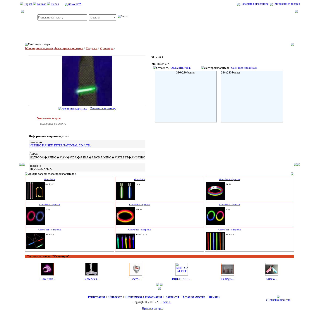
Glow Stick (49, 179)
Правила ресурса (152, 308)
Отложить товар (181, 67)
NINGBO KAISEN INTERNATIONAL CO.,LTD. (60, 145)
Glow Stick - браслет (229, 179)
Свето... (135, 278)
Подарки (91, 48)
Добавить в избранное (254, 3)
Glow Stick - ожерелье (49, 229)
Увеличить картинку (103, 108)
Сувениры (106, 48)
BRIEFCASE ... (181, 278)
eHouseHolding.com (278, 299)
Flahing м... (227, 278)
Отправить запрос (49, 118)
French (55, 4)
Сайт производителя (244, 67)
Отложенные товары (286, 3)
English (28, 4)
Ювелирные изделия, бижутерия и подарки (54, 48)
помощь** (74, 4)
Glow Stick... (47, 278)
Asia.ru (167, 302)
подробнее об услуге (53, 123)
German (41, 4)
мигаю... (271, 278)
